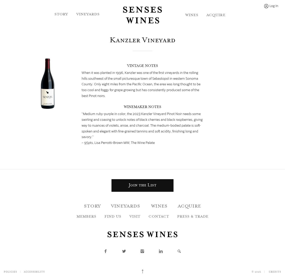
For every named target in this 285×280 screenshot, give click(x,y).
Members (86, 217)
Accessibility (34, 272)
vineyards (88, 14)
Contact (159, 217)
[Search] (179, 252)
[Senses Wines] (142, 15)
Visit (135, 217)
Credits (275, 272)
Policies (10, 272)
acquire (215, 15)
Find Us (112, 217)
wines (191, 15)
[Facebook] (106, 252)
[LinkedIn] (161, 252)
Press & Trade (193, 217)
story (61, 14)
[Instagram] (142, 252)
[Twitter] (124, 252)
